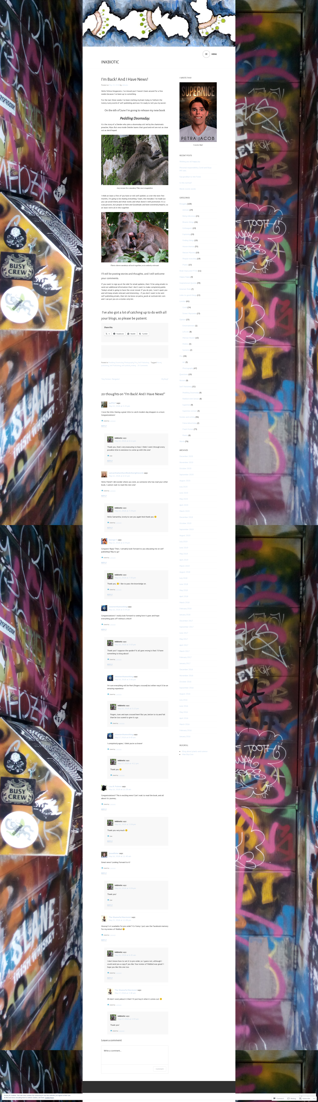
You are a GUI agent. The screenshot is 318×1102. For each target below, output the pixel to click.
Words (182, 441)
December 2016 (186, 669)
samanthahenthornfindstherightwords (126, 473)
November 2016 (186, 675)
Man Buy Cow (187, 754)
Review (182, 380)
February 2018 (185, 608)
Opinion (182, 319)
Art (183, 362)
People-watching (189, 258)
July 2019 (183, 541)
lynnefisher (114, 853)
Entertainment (188, 325)
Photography (129, 362)
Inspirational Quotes (188, 283)
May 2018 (183, 590)
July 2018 (183, 578)
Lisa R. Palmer (115, 786)
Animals (185, 210)
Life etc (185, 331)
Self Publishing (143, 362)
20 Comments (143, 365)
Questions (183, 374)
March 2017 (184, 651)
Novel (159, 362)
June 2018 (183, 584)
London (182, 301)
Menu (214, 54)
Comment (160, 1069)
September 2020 (186, 474)
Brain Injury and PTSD (188, 271)
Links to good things (188, 295)
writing (133, 365)
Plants (185, 264)
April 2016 (183, 718)
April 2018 (183, 596)
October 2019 (185, 523)
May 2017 (183, 639)
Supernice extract (189, 411)
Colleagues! (187, 228)
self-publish (125, 365)
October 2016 (185, 681)
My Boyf (164, 379)
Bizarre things (188, 222)
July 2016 (183, 700)
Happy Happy (184, 277)
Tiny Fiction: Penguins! (110, 379)
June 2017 (183, 633)
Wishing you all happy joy (189, 161)
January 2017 (184, 663)
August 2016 (184, 694)
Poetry (185, 435)
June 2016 (183, 706)
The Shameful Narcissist (120, 917)
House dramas (188, 246)
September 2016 (186, 687)
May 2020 (183, 499)
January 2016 (184, 736)
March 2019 (184, 566)
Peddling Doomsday (116, 362)
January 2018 (184, 614)
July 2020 (183, 486)
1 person (113, 421)
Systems (186, 350)
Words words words (187, 189)
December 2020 (186, 456)
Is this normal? (185, 182)
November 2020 (186, 462)
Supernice (186, 405)
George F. (113, 540)
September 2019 (186, 529)
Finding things (188, 240)
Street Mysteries (189, 313)
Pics (135, 362)
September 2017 (186, 627)
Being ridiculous (188, 216)
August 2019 (184, 535)
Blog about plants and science (194, 751)
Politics (185, 344)
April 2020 (183, 505)
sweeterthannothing (118, 606)
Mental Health (188, 338)
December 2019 (186, 517)
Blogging (183, 203)
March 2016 (184, 724)
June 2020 (183, 493)
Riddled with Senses (190, 398)
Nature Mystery (188, 252)
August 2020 (184, 480)
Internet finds (185, 289)
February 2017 (185, 657)
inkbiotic (110, 62)
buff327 (112, 403)
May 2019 (183, 553)
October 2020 (185, 468)
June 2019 (183, 547)
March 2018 (184, 602)
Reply (104, 426)
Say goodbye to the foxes (190, 176)
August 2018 (184, 572)
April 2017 (183, 645)
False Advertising (189, 423)
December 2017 (186, 620)
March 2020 (184, 511)
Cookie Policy (49, 1098)
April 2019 (183, 560)
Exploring (186, 234)
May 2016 (183, 712)
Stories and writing (187, 417)
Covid (184, 307)
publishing (105, 365)
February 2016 (185, 730)
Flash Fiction (187, 429)
